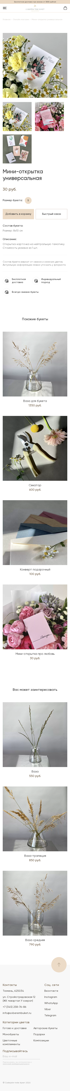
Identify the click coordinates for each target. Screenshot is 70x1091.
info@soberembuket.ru (17, 1013)
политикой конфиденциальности (16, 1064)
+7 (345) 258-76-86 (14, 1007)
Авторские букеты (45, 1028)
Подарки (39, 1034)
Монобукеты (11, 1034)
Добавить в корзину (18, 214)
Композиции (41, 1040)
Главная (7, 20)
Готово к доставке (15, 1028)
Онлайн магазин (21, 20)
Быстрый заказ (51, 214)
